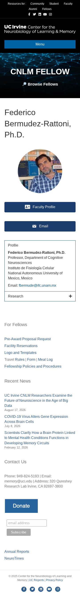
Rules (19, 359)
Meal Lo (45, 359)
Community (37, 3)
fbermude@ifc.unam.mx (37, 285)
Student (54, 3)
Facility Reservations (21, 346)
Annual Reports (16, 551)
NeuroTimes (14, 558)
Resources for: (16, 3)
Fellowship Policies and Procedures (32, 366)
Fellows (47, 9)
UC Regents (36, 580)
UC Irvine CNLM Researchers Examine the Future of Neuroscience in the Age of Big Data (38, 400)
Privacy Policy (54, 580)
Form (31, 359)
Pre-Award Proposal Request (27, 339)
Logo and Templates (20, 353)
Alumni (33, 9)
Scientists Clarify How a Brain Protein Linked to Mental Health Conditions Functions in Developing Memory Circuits (39, 438)
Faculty (68, 3)
